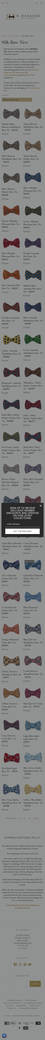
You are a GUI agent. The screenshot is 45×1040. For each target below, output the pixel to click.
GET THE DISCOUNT (22, 531)
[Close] (41, 506)
